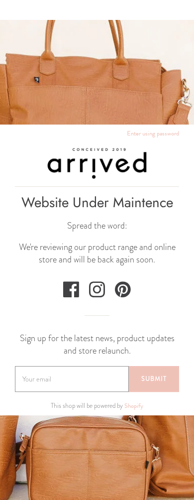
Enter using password (153, 133)
